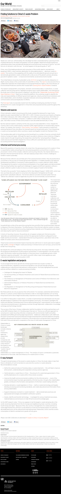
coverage (11, 244)
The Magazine (33, 455)
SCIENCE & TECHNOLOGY (6, 9)
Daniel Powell (9, 18)
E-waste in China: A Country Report (37, 418)
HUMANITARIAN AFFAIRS (40, 9)
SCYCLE (33, 80)
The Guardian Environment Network (22, 455)
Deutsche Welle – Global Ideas (21, 457)
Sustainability (14, 16)
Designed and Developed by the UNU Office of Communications (10, 491)
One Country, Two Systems (30, 127)
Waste (10, 16)
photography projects (5, 440)
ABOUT (58, 9)
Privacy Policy (33, 463)
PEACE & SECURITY (29, 9)
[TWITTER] (47, 455)
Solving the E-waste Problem (42, 85)
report (44, 82)
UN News (17, 459)
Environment (22, 16)
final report (6, 103)
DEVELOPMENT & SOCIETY (18, 9)
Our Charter (33, 457)
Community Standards (35, 459)
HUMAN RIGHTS (50, 9)
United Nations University (16, 18)
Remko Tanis (6, 57)
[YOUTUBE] (47, 460)
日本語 (59, 0)
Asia (18, 16)
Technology (27, 16)
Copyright (33, 466)
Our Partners (33, 461)
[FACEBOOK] (47, 458)
